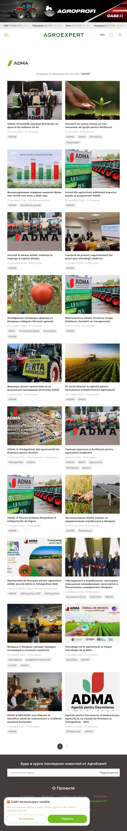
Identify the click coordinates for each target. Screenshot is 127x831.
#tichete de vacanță (30, 205)
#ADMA (12, 136)
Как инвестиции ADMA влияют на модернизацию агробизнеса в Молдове (91, 519)
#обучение (95, 597)
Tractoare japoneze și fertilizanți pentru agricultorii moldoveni (89, 451)
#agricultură (96, 462)
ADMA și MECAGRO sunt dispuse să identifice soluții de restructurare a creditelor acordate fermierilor (34, 718)
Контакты (100, 796)
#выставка (71, 659)
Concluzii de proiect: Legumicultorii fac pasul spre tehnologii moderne (89, 257)
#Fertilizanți (95, 136)
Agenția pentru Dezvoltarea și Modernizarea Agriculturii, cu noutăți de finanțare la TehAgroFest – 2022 (92, 718)
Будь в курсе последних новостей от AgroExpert (63, 764)
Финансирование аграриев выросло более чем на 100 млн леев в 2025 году (34, 194)
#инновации (15, 659)
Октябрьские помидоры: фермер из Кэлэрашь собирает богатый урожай (30, 320)
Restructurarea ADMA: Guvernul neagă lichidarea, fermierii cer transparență (89, 320)
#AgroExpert (72, 142)
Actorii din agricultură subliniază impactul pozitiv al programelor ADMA (91, 194)
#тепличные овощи (29, 331)
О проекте (27, 796)
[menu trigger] (6, 35)
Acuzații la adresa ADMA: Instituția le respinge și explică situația (30, 257)
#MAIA (82, 136)
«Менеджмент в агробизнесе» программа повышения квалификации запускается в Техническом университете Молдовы (91, 584)
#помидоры (49, 331)
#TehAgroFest (16, 462)
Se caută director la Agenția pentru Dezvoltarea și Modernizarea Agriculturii (90, 388)
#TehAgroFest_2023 (31, 593)
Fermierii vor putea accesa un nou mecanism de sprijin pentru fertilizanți (88, 125)
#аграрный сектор (75, 597)
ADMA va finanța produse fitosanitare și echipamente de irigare (31, 519)
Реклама (47, 796)
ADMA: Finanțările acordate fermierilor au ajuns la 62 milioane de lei (32, 125)
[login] (120, 35)
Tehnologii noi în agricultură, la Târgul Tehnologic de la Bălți (88, 648)
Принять (67, 818)
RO (102, 34)
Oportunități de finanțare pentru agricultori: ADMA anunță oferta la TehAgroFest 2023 (34, 582)
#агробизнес (85, 530)
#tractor (87, 468)
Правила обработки (73, 796)
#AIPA (12, 331)
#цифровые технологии (38, 659)
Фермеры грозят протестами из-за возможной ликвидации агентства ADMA (33, 388)
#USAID (13, 665)
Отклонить (26, 818)
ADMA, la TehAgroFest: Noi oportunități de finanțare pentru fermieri (33, 451)
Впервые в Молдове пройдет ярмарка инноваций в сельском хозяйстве (31, 648)
